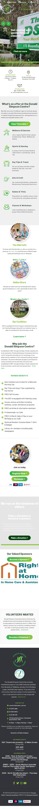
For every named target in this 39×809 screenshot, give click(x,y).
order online (14, 251)
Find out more (20, 51)
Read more (22, 697)
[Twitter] (17, 783)
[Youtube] (25, 783)
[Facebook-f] (14, 783)
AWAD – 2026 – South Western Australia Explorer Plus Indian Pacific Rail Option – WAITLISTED (19, 766)
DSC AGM (19, 747)
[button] (3, 23)
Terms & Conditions (12, 795)
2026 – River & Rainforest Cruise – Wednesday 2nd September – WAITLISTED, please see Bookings (19, 758)
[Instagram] (21, 783)
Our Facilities (19, 321)
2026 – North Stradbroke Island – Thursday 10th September (19, 774)
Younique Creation (32, 795)
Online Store (19, 282)
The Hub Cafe (20, 245)
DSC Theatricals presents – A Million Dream (19, 742)
